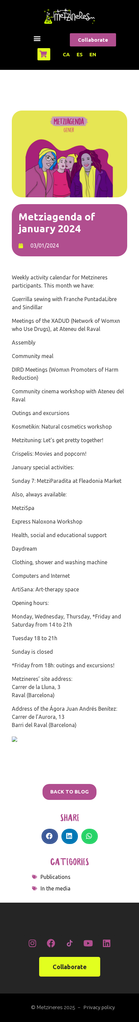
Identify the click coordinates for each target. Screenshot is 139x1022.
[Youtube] (88, 943)
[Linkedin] (106, 943)
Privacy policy (99, 1007)
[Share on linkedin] (69, 836)
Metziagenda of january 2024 (57, 222)
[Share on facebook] (49, 836)
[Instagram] (32, 943)
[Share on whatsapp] (89, 836)
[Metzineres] (69, 16)
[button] (37, 38)
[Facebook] (51, 943)
